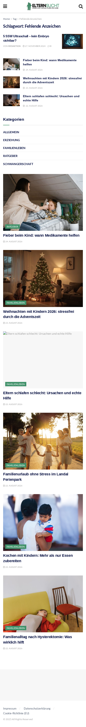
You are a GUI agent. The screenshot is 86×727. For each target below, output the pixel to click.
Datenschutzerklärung (37, 708)
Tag (14, 18)
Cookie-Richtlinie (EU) (16, 713)
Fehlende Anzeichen (30, 18)
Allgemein (11, 132)
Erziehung (11, 140)
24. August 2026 (13, 241)
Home (6, 18)
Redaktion (14, 46)
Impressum (9, 708)
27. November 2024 (35, 46)
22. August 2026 (13, 404)
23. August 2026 (13, 323)
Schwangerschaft (18, 164)
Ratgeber (10, 156)
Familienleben (14, 148)
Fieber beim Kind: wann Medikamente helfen (41, 235)
